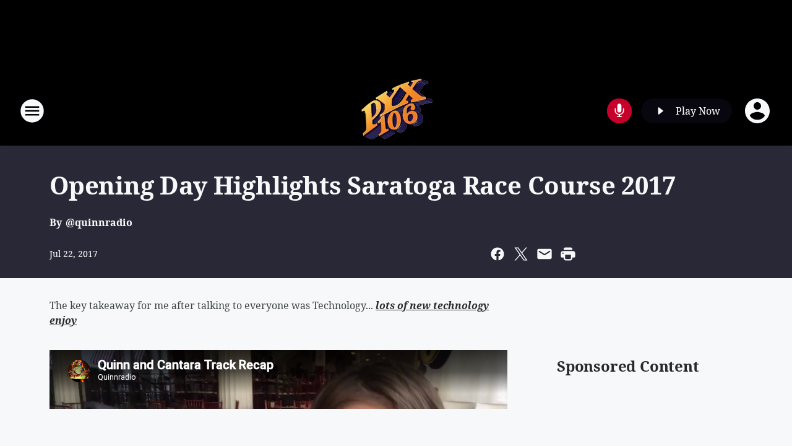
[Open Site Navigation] (32, 110)
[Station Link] (396, 110)
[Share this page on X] (521, 254)
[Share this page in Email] (544, 254)
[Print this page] (568, 254)
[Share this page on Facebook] (497, 254)
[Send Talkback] (619, 110)
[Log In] (758, 110)
